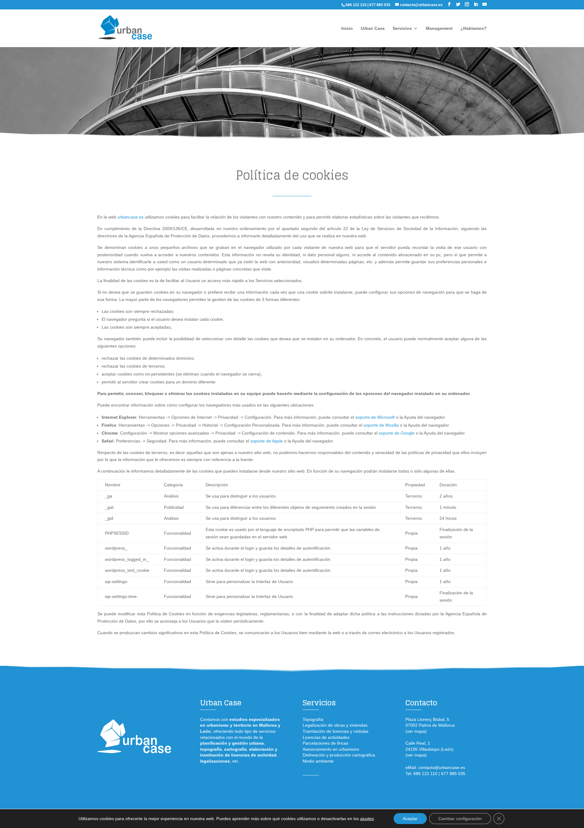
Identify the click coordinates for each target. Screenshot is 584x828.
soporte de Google (397, 433)
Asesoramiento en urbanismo (331, 749)
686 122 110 (356, 5)
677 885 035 (379, 5)
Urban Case (373, 28)
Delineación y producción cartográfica (339, 755)
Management (439, 28)
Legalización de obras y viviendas (335, 725)
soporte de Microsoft (375, 417)
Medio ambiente (318, 761)
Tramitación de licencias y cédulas (335, 731)
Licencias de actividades (326, 737)
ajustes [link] (367, 818)
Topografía (313, 719)
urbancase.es (130, 217)
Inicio (347, 28)
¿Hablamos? (474, 28)
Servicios (402, 28)
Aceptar (410, 818)
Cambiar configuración (460, 818)
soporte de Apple (266, 440)
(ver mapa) (416, 731)
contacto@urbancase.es (441, 767)
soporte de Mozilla (381, 425)
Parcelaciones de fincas (325, 743)
